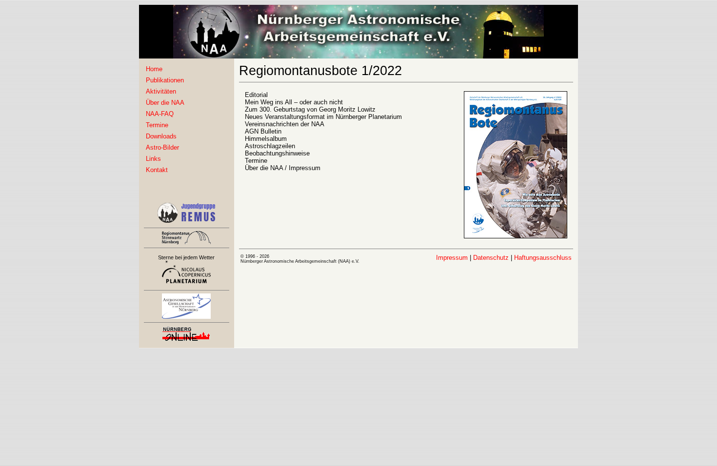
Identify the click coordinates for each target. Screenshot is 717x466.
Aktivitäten (161, 91)
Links (153, 158)
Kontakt (157, 170)
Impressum (452, 257)
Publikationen (165, 80)
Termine (157, 125)
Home (154, 69)
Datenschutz (491, 257)
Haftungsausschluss (543, 257)
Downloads (161, 136)
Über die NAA (165, 102)
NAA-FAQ (160, 113)
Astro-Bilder (162, 147)
